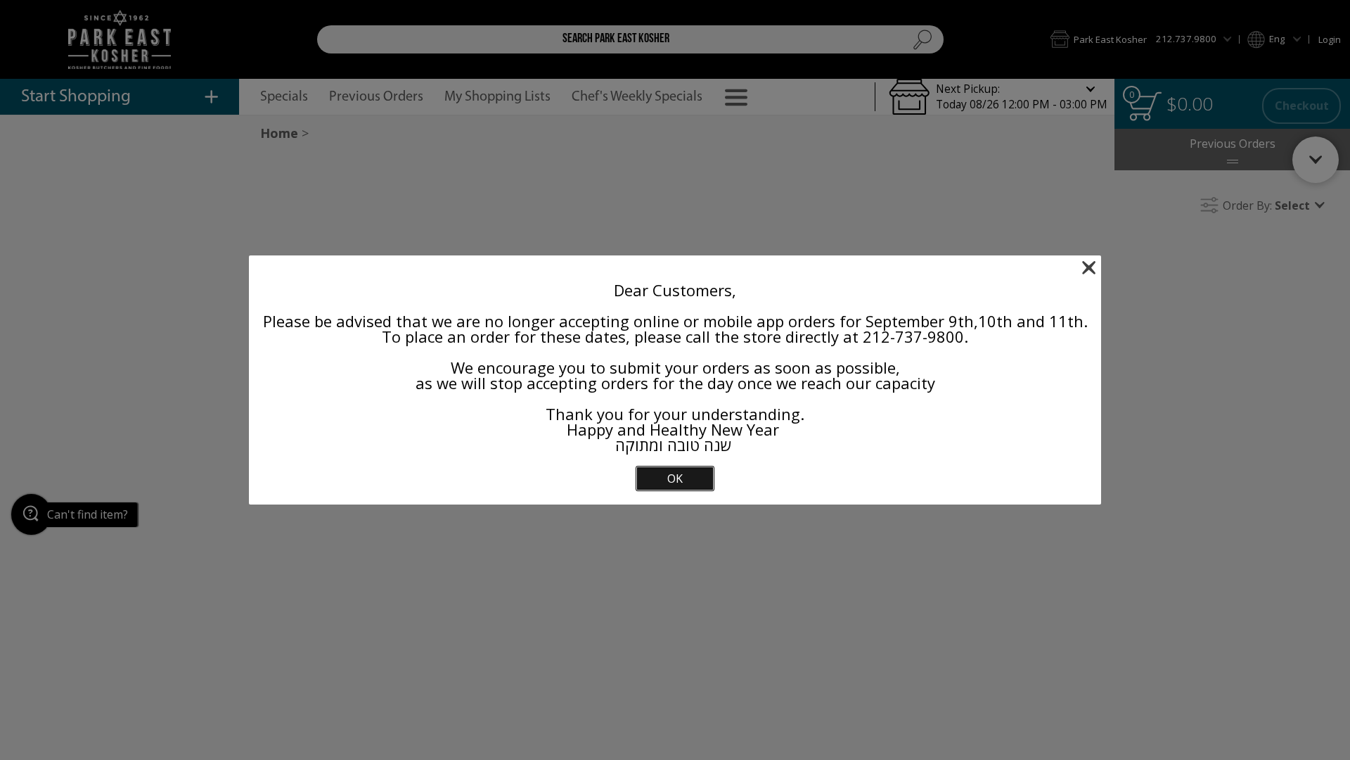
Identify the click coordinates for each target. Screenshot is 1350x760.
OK (675, 478)
